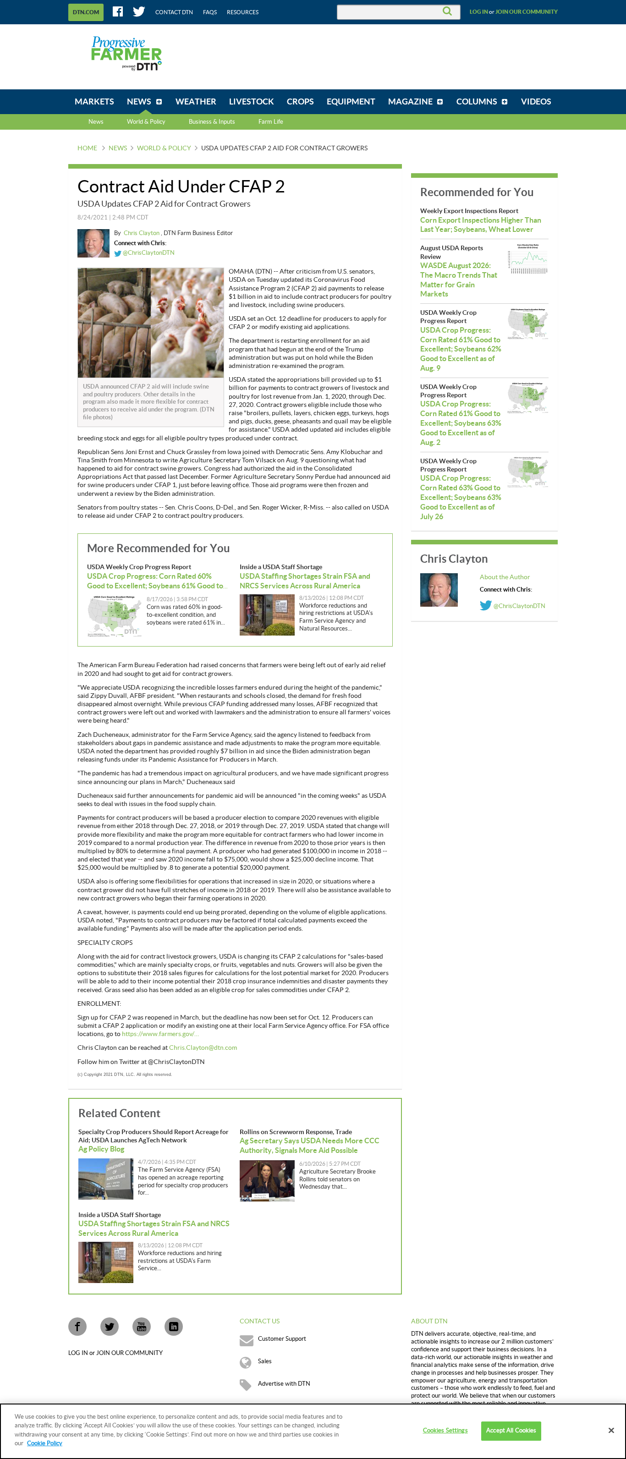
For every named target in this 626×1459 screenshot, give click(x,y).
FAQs (210, 12)
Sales (265, 1361)
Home (87, 148)
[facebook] (77, 1326)
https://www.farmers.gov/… (160, 1034)
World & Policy (164, 148)
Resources (242, 12)
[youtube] (141, 1326)
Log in (479, 12)
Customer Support (282, 1339)
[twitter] (109, 1326)
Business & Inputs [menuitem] (212, 122)
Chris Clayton (142, 233)
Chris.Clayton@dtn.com (203, 1048)
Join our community (526, 12)
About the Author (505, 577)
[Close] (611, 1431)
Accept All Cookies (511, 1431)
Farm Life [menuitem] (270, 122)
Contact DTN (174, 12)
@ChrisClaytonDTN (148, 253)
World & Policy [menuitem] (146, 122)
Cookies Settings (445, 1431)
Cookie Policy (44, 1443)
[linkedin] (174, 1326)
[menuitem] (94, 101)
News (96, 122)
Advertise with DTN (284, 1384)
